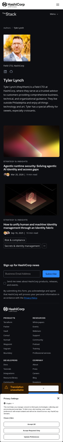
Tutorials (7, 369)
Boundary (8, 353)
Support (36, 335)
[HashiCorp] (13, 4)
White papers (38, 322)
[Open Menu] (57, 4)
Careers (36, 373)
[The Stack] (9, 14)
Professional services (42, 353)
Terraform (8, 322)
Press (35, 369)
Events (36, 326)
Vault (6, 331)
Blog (35, 377)
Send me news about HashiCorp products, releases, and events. (32, 283)
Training (36, 348)
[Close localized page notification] (43, 388)
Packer (6, 326)
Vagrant (7, 348)
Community (38, 339)
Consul (7, 335)
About (35, 364)
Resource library (11, 377)
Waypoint (8, 344)
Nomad (7, 339)
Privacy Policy (30, 297)
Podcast (36, 344)
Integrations (9, 373)
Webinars (37, 331)
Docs (6, 364)
